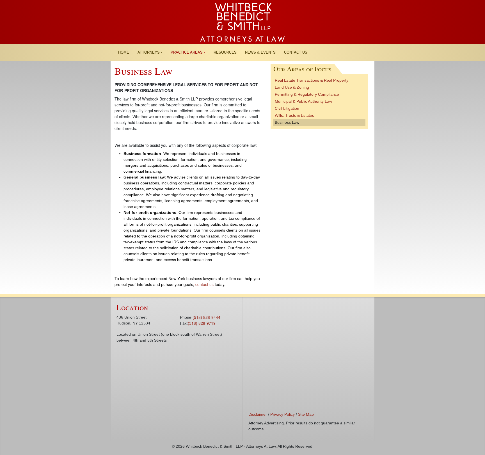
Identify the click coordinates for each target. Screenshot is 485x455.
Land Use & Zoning (292, 87)
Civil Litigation (287, 108)
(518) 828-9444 (206, 317)
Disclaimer (257, 414)
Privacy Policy (282, 414)
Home (123, 52)
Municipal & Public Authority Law (303, 101)
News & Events (260, 52)
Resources (225, 52)
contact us (204, 284)
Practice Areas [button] (187, 52)
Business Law (287, 122)
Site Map (306, 414)
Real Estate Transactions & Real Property (311, 80)
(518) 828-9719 (202, 323)
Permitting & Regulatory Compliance (307, 94)
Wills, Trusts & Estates (294, 115)
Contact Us (295, 52)
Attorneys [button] (149, 52)
